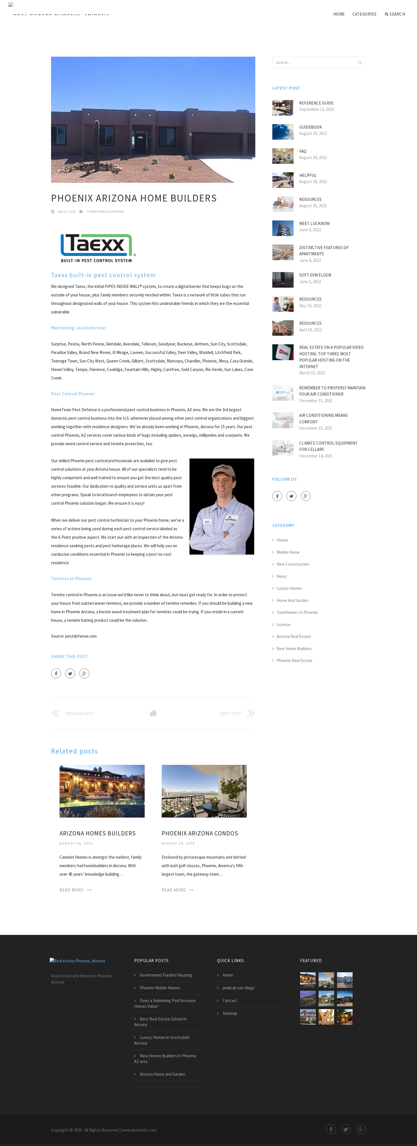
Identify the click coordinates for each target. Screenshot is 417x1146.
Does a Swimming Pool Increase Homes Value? (165, 1003)
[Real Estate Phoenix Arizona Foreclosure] (345, 1017)
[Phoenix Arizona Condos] (204, 790)
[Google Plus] (84, 673)
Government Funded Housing (166, 975)
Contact (230, 1000)
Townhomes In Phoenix (105, 211)
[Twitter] (70, 673)
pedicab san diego (238, 987)
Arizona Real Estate (294, 636)
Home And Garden (292, 600)
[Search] (360, 62)
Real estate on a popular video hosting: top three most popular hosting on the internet (331, 357)
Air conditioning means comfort (323, 419)
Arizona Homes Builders (98, 833)
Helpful (308, 175)
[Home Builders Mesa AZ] (308, 1017)
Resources (310, 199)
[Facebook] (56, 673)
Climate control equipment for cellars (328, 446)
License (283, 624)
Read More (72, 890)
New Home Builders (294, 648)
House (282, 540)
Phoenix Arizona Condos (200, 833)
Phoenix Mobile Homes (160, 987)
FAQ (302, 151)
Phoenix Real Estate (294, 660)
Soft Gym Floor (315, 275)
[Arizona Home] (308, 998)
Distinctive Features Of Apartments (324, 251)
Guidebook (310, 127)
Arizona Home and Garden (162, 1074)
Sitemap (230, 1013)
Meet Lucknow (314, 223)
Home (339, 14)
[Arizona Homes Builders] (102, 790)
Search (397, 14)
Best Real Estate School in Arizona (160, 1021)
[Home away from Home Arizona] (345, 998)
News (282, 576)
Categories (364, 14)
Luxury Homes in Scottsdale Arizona (161, 1040)
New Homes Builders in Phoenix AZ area (165, 1058)
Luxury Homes (289, 588)
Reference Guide (316, 103)
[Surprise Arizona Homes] (345, 980)
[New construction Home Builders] (326, 1017)
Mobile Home (288, 552)
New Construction (293, 564)
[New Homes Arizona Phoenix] (326, 998)
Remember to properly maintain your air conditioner (332, 391)
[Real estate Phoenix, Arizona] (59, 9)
